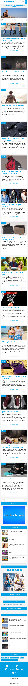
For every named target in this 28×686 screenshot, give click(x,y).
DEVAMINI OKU (14, 50)
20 (14, 500)
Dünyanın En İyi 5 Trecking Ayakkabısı (15, 538)
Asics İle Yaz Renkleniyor (10, 479)
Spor (3, 292)
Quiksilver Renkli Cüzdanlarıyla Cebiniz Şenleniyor (11, 239)
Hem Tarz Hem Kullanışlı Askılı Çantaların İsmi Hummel (11, 172)
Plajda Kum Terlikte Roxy (15, 632)
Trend (3, 223)
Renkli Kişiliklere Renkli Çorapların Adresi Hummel (16, 626)
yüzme (21, 657)
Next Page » (20, 500)
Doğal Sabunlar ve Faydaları (15, 531)
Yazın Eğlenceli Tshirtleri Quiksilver (13, 105)
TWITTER (20, 665)
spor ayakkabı (5, 657)
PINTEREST (20, 669)
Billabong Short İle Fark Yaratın (12, 342)
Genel (3, 23)
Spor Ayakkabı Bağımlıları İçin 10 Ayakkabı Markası (16, 558)
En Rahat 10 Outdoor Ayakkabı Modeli (16, 551)
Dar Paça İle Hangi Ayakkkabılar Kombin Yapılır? (16, 545)
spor (3, 660)
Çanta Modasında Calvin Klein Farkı (13, 72)
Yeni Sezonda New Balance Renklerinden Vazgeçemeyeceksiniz (13, 446)
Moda (3, 90)
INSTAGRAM (11, 669)
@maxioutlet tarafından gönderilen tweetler (12, 604)
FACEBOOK (11, 665)
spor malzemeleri (14, 657)
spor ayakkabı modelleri (12, 660)
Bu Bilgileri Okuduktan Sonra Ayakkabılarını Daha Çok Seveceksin (17, 619)
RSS (15, 672)
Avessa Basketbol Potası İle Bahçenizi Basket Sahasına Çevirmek (13, 308)
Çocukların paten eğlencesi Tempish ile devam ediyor (17, 639)
